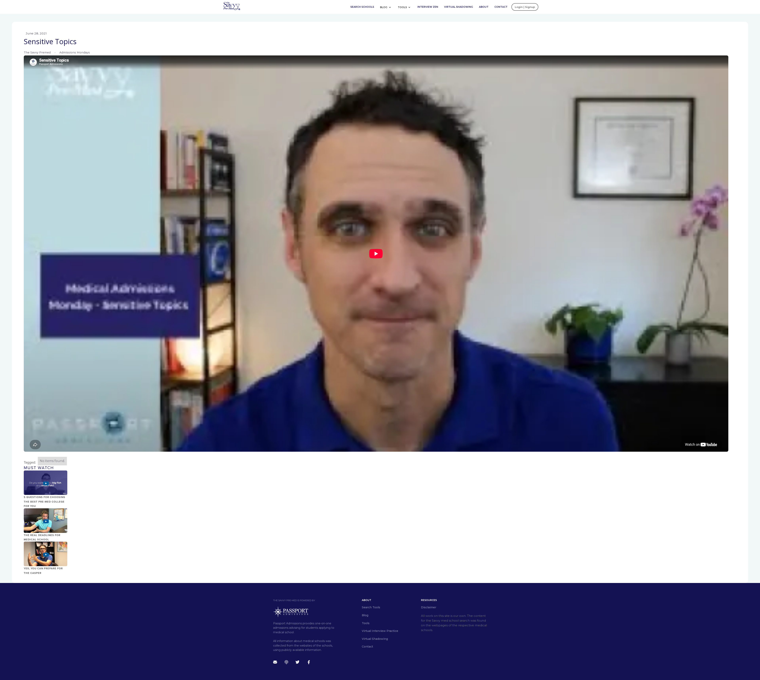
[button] (387, 7)
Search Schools (362, 6)
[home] (231, 5)
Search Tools (371, 607)
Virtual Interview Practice (380, 631)
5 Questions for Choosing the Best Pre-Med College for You (44, 502)
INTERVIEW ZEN (427, 6)
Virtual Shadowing (458, 6)
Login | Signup (525, 7)
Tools (403, 7)
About (483, 6)
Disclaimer (428, 607)
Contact (500, 6)
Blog (384, 7)
